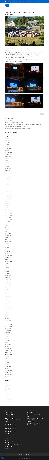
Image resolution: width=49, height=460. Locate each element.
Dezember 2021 (8, 235)
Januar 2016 (7, 368)
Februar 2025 (8, 168)
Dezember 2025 (8, 152)
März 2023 (7, 207)
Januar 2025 (7, 170)
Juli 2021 (7, 243)
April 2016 (7, 362)
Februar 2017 (8, 344)
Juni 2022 (7, 225)
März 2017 (7, 342)
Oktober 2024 (8, 176)
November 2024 (8, 174)
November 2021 (8, 237)
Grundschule (7, 386)
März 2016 (7, 364)
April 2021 (7, 247)
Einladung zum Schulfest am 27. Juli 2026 (14, 122)
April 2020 (7, 271)
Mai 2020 (7, 269)
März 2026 (7, 146)
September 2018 (8, 307)
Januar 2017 (7, 346)
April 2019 (7, 293)
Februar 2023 (8, 209)
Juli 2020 (7, 265)
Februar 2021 (8, 251)
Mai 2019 (7, 291)
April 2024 (7, 186)
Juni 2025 (7, 160)
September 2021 (8, 241)
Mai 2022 (7, 227)
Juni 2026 (7, 140)
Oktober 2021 (8, 239)
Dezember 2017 (8, 324)
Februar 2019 (8, 297)
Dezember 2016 (8, 348)
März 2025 (7, 166)
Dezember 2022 (8, 213)
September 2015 (8, 374)
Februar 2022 (8, 233)
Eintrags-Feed (8, 398)
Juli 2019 (7, 287)
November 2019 (8, 281)
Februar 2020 (8, 275)
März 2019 (7, 295)
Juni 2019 (7, 289)
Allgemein (7, 382)
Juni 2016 (7, 358)
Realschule (7, 388)
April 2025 (7, 164)
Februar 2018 (8, 320)
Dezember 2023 (8, 192)
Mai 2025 (7, 162)
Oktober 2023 (8, 196)
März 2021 (7, 249)
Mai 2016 (7, 360)
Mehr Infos (7, 433)
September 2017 (8, 330)
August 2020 (7, 263)
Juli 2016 (7, 356)
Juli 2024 (7, 180)
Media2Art (27, 458)
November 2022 (8, 215)
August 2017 (7, 332)
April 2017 (7, 340)
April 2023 (7, 205)
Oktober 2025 (8, 156)
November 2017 (8, 326)
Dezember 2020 (8, 255)
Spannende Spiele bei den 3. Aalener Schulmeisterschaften (17, 128)
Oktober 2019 (8, 283)
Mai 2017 (7, 338)
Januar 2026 (7, 150)
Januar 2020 (7, 277)
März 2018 (7, 318)
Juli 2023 (7, 200)
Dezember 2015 (8, 370)
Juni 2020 (7, 267)
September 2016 (8, 354)
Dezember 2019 (8, 279)
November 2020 (8, 257)
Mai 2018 (7, 314)
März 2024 (7, 188)
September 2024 (8, 178)
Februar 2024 (8, 190)
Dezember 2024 (8, 172)
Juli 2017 (7, 334)
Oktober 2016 (8, 352)
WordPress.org (8, 402)
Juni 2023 (7, 201)
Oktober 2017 (8, 328)
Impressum (27, 454)
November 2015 (8, 372)
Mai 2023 (7, 203)
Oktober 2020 (8, 259)
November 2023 (8, 194)
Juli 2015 (7, 376)
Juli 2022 (7, 223)
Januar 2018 (7, 322)
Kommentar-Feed (8, 400)
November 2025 (8, 154)
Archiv (6, 384)
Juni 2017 (7, 336)
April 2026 (7, 144)
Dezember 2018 (8, 301)
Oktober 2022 (8, 217)
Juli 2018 (7, 310)
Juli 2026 (7, 138)
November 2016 (8, 350)
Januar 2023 (7, 211)
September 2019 (8, 285)
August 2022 (7, 221)
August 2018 (7, 308)
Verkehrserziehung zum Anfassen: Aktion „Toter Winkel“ (17, 126)
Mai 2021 (7, 245)
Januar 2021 (7, 253)
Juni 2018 (7, 312)
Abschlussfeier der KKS (10, 120)
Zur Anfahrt (7, 448)
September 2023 (8, 198)
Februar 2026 (8, 148)
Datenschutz (20, 454)
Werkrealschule (8, 390)
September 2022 (8, 219)
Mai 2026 (7, 142)
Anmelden (7, 396)
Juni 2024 (7, 182)
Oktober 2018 (8, 305)
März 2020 (7, 273)
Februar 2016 (8, 366)
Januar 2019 (7, 299)
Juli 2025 (7, 158)
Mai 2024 (7, 184)
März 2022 (7, 231)
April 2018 (7, 316)
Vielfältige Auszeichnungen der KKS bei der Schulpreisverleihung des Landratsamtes (23, 124)
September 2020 (8, 261)
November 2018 (8, 303)
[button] (3, 457)
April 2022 (7, 229)
